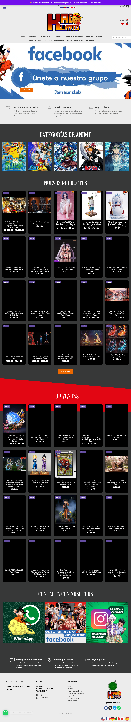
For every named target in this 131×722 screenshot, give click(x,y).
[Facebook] (106, 708)
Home (23, 36)
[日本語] (122, 719)
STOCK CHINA (46, 36)
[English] (103, 719)
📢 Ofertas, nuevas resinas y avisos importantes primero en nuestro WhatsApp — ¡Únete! (62, 3)
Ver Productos (14, 159)
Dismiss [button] (98, 3)
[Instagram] (123, 6)
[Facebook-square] (127, 6)
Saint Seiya (14, 154)
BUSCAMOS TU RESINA (94, 36)
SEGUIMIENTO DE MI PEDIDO (54, 41)
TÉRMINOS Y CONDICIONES (45, 689)
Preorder (70, 689)
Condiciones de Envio (74, 691)
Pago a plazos (72, 696)
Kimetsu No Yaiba (39, 154)
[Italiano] (117, 719)
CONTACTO (90, 41)
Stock (69, 686)
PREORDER (32, 36)
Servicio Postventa (73, 698)
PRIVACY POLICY (41, 691)
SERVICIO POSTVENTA (75, 41)
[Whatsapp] (120, 6)
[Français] (108, 719)
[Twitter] (115, 708)
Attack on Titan (91, 154)
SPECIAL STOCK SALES (74, 36)
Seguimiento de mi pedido (76, 693)
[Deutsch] (112, 719)
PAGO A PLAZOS (35, 41)
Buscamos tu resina (73, 700)
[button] (2, 71)
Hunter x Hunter (116, 154)
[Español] (127, 719)
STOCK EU (59, 36)
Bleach (65, 154)
